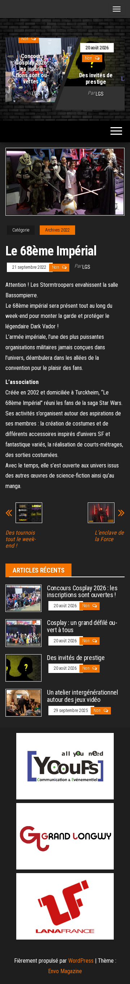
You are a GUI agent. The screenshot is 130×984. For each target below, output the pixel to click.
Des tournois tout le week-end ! (20, 539)
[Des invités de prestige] (23, 667)
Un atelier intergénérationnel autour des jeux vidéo (82, 696)
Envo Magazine (65, 971)
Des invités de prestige (96, 78)
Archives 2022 (57, 230)
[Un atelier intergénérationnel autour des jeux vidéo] (23, 702)
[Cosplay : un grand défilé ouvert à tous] (23, 632)
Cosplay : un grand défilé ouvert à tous (82, 626)
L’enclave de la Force (109, 536)
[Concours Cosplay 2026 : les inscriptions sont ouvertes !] (65, 68)
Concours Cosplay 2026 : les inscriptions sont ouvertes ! (32, 69)
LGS (36, 93)
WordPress (81, 960)
